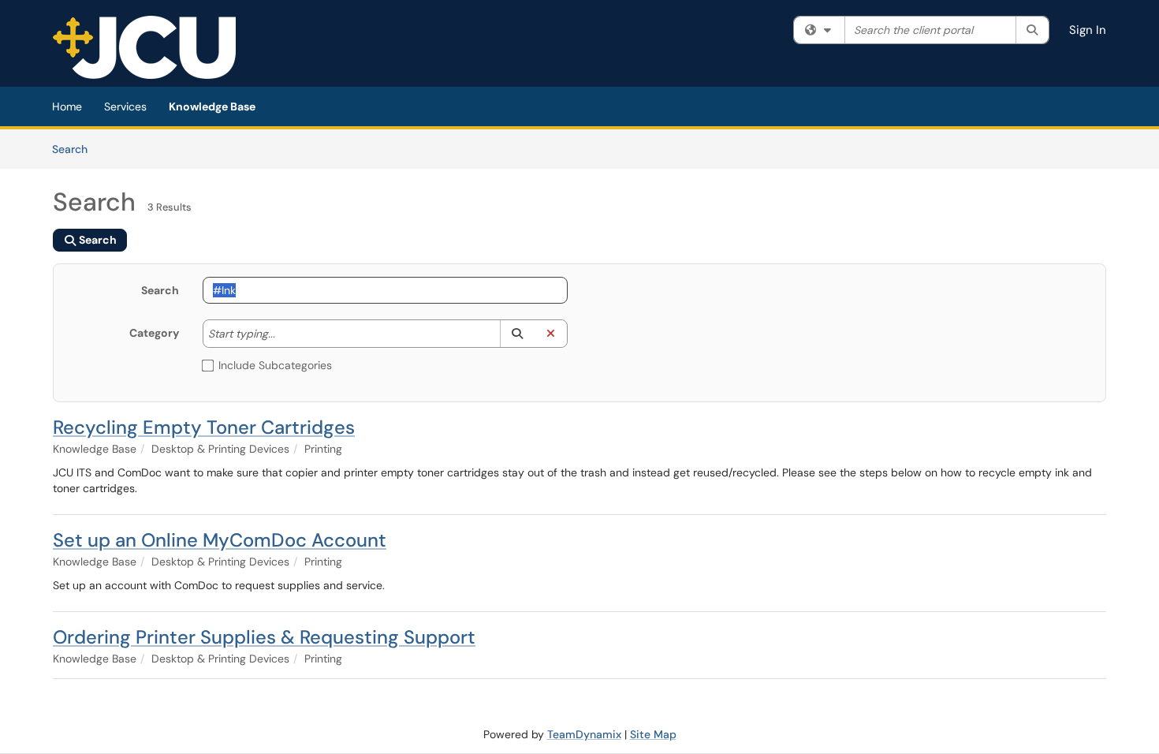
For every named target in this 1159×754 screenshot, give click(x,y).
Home (67, 106)
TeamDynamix (584, 734)
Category (154, 333)
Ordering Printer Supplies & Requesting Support (264, 637)
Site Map (653, 734)
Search (75, 148)
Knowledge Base (212, 106)
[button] (517, 333)
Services (125, 106)
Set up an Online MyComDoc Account (219, 540)
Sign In (1087, 30)
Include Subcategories (275, 365)
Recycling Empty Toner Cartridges (204, 427)
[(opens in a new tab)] (144, 47)
